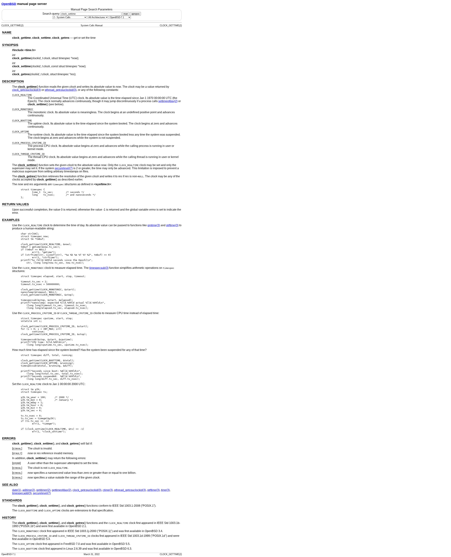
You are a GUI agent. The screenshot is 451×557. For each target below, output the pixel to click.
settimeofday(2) (168, 101)
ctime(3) (108, 490)
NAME (6, 32)
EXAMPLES (11, 220)
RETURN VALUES (15, 204)
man (125, 13)
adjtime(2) (28, 490)
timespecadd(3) (22, 493)
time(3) (165, 490)
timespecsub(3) (99, 267)
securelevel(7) (64, 168)
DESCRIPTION (13, 81)
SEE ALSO (10, 484)
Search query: (51, 13)
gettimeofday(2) (61, 490)
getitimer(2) (43, 490)
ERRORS (9, 438)
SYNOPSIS (10, 45)
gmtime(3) (153, 225)
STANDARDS (12, 500)
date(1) (16, 490)
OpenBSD (8, 4)
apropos (135, 13)
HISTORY (9, 517)
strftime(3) (172, 225)
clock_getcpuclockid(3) (26, 89)
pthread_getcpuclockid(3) (60, 89)
